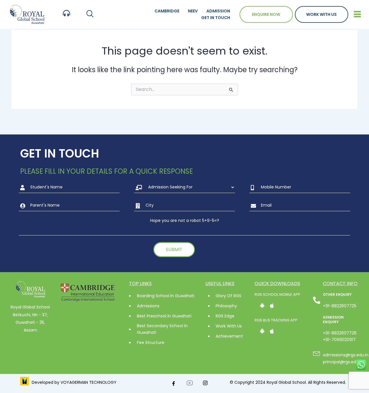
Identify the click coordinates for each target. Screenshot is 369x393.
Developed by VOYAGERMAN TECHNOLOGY (74, 382)
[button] (89, 14)
